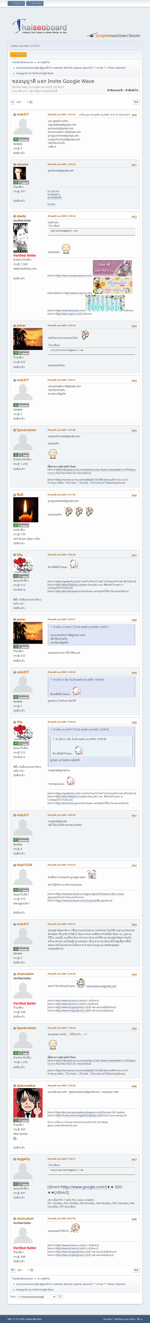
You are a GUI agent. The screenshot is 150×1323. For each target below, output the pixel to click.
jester (21, 325)
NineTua (67, 67)
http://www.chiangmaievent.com (73, 275)
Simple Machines (34, 1319)
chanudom (25, 974)
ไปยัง (12, 1296)
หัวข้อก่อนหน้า (115, 90)
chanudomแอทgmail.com (101, 986)
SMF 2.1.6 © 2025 (16, 1319)
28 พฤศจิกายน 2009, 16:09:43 (61, 814)
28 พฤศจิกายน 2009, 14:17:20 (61, 494)
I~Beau (111, 67)
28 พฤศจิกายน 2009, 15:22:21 (61, 619)
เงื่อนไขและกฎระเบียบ (124, 1319)
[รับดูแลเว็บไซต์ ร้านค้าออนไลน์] (14, 594)
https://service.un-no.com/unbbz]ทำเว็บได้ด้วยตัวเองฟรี (85, 479)
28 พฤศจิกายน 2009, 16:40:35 (61, 973)
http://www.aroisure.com (77, 293)
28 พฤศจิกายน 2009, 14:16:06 (61, 429)
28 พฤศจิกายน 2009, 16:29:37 (61, 923)
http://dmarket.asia (66, 591)
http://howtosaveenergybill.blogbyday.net (78, 1115)
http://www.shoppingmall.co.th (72, 1007)
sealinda (57, 67)
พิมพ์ (136, 102)
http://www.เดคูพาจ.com (69, 313)
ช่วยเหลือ (107, 1319)
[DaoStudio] (14, 273)
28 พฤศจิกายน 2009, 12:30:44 (61, 215)
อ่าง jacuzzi (53, 191)
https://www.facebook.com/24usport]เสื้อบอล (80, 900)
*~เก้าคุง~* (100, 67)
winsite (22, 164)
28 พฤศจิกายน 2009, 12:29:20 (61, 164)
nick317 (23, 114)
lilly (19, 554)
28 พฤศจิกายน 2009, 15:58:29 (61, 721)
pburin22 (88, 67)
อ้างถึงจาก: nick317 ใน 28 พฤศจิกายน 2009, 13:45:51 (81, 627)
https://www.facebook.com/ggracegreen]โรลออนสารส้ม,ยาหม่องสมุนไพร (85, 895)
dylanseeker (26, 1085)
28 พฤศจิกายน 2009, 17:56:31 (61, 1158)
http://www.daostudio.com (70, 310)
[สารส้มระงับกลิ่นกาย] (14, 908)
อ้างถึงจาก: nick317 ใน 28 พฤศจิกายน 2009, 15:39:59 (81, 729)
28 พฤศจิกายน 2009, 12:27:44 (61, 114)
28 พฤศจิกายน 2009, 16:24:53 (61, 864)
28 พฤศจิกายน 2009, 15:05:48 (61, 554)
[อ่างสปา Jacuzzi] (14, 196)
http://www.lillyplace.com (69, 584)
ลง (12, 102)
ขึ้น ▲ (140, 1319)
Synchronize (26, 430)
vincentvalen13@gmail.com (64, 386)
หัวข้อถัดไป (131, 90)
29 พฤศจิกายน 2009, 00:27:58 (61, 1218)
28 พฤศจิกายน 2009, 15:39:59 (61, 672)
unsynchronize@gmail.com (64, 436)
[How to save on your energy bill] (14, 1143)
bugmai (78, 67)
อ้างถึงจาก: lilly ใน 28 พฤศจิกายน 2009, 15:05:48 (78, 679)
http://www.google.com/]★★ (87, 1186)
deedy (21, 216)
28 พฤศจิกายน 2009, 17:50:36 (61, 1085)
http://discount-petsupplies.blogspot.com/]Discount (83, 1112)
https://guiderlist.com (67, 581)
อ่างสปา (51, 204)
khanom (120, 67)
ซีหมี (20, 494)
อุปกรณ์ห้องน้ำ (54, 197)
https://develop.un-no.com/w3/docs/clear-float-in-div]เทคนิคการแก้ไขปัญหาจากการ (91, 471)
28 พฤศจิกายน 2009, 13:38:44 (61, 325)
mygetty (23, 1159)
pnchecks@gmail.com (61, 170)
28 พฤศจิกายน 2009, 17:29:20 (61, 1027)
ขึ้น (12, 1270)
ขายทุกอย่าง (53, 194)
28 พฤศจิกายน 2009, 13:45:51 (61, 379)
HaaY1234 (24, 865)
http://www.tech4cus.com (69, 1000)
